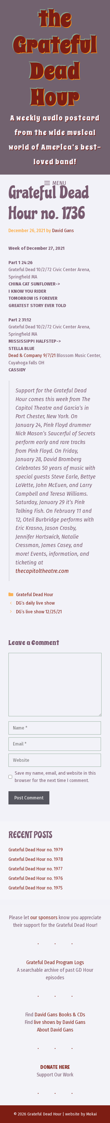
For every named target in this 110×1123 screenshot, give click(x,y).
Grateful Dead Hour (34, 595)
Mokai (91, 1114)
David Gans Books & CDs (59, 1015)
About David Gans (55, 1030)
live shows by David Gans (59, 1022)
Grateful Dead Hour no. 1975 (35, 888)
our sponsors (44, 917)
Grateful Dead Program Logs (55, 962)
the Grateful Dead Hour (55, 58)
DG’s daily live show (35, 603)
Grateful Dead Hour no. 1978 (35, 859)
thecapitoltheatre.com (42, 571)
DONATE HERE (55, 1067)
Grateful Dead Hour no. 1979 (35, 850)
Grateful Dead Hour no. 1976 (35, 878)
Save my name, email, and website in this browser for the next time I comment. (55, 776)
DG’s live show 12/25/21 (39, 612)
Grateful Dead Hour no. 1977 (35, 869)
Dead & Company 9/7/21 (32, 355)
